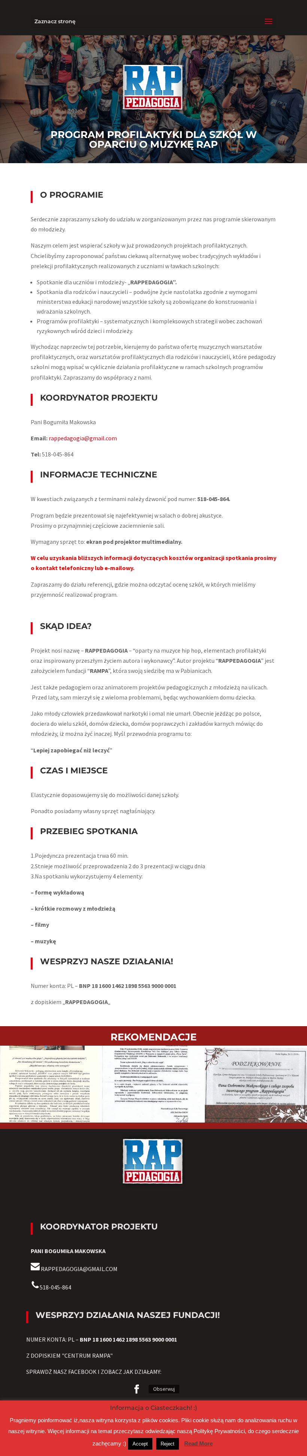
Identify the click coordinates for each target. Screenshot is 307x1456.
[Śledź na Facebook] (137, 1389)
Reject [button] (167, 1444)
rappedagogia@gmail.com (83, 438)
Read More (198, 1443)
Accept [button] (140, 1444)
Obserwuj (164, 1388)
